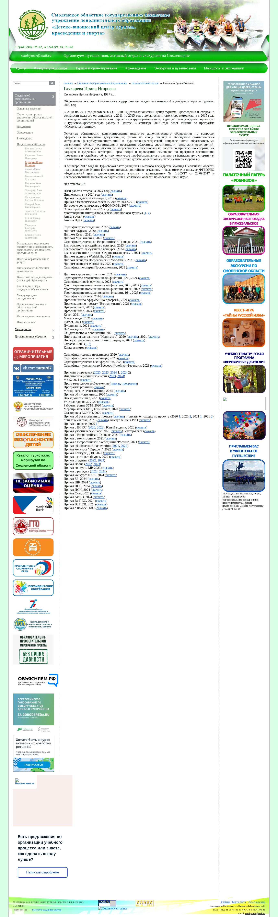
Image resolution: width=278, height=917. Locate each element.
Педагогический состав (145, 83)
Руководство (24, 138)
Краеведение (135, 68)
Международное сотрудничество (27, 297)
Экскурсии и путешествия (175, 68)
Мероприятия (23, 329)
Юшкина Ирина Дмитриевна (33, 236)
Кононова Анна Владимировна (33, 185)
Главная (68, 83)
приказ (115, 383)
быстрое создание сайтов (46, 909)
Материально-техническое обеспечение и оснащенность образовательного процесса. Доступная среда (35, 248)
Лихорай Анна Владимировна (32, 205)
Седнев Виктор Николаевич (32, 219)
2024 (113, 372)
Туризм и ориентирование (96, 68)
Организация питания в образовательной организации (31, 307)
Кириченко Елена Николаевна (34, 157)
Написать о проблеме (42, 872)
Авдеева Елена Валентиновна (32, 171)
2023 (105, 372)
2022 (100, 427)
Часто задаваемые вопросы (33, 316)
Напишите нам (26, 322)
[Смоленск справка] (112, 908)
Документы (24, 126)
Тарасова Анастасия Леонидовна (35, 212)
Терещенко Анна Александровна (33, 192)
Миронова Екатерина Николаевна (31, 228)
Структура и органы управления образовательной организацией (35, 117)
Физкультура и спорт (50, 68)
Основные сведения (29, 108)
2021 (116, 445)
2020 (97, 372)
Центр (21, 68)
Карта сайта (239, 902)
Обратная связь (256, 902)
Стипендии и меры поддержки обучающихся (32, 288)
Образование (25, 132)
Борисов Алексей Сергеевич (34, 178)
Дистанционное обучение (30, 336)
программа (129, 383)
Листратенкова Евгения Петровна (34, 199)
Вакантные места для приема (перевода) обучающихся (34, 279)
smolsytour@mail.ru (255, 913)
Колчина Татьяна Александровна (33, 150)
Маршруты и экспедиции (224, 68)
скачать (116, 191)
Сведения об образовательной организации (102, 83)
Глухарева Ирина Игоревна (34, 164)
